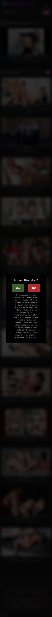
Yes (18, 288)
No (34, 288)
